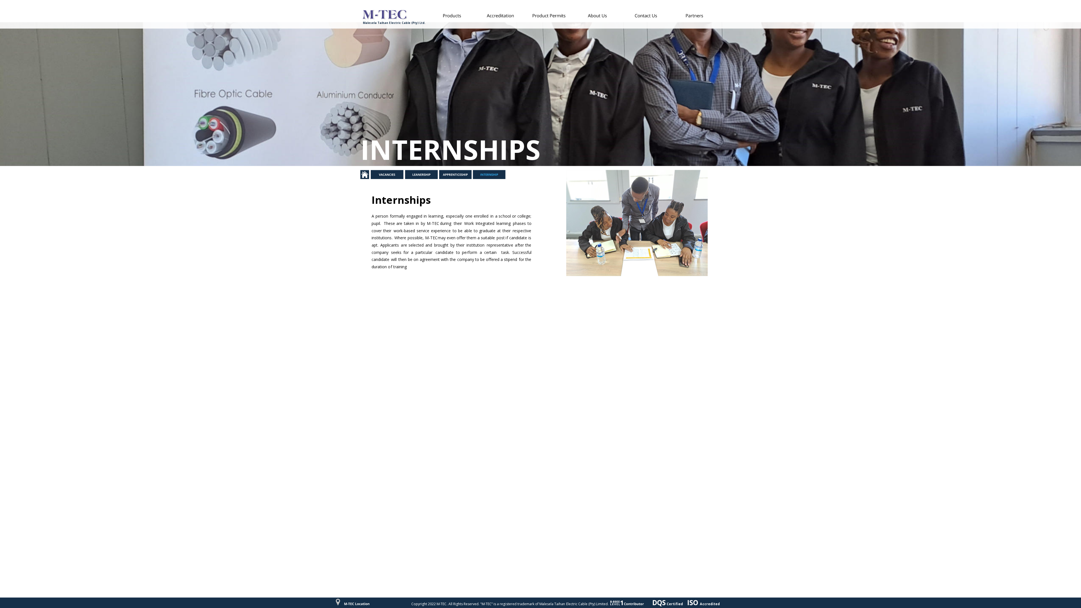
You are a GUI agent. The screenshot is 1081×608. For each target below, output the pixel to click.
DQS (659, 602)
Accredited (710, 604)
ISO (693, 602)
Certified (675, 604)
